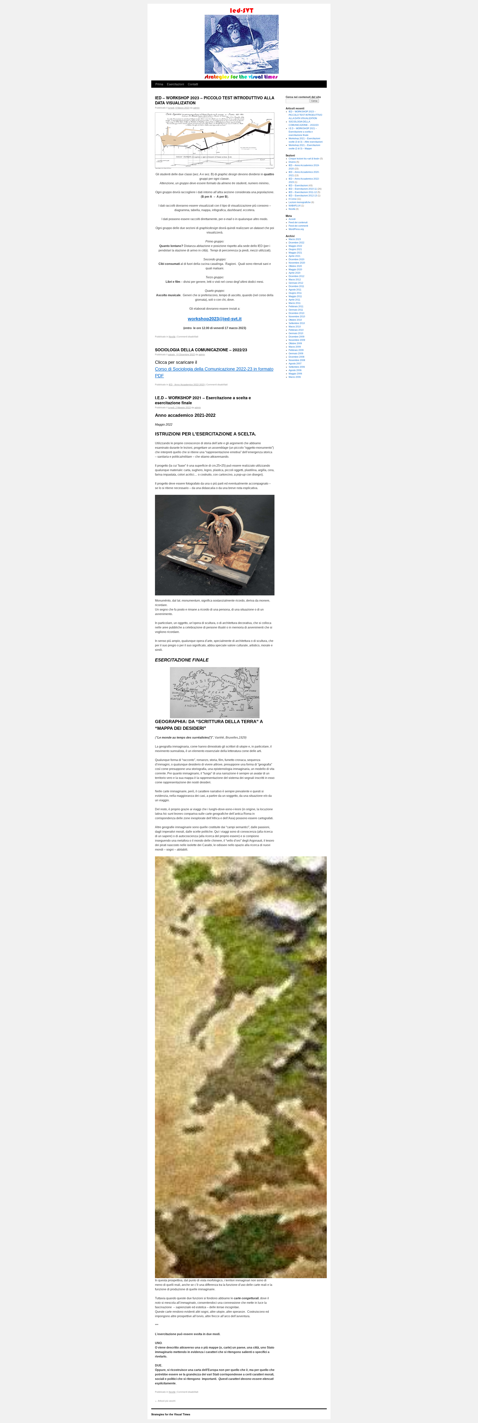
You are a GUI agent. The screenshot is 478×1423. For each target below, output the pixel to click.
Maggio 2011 (295, 296)
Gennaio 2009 (296, 353)
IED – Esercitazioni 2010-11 (303, 189)
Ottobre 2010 (295, 320)
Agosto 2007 (295, 363)
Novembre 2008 (297, 360)
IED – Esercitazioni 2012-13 (303, 195)
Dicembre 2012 (296, 276)
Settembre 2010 (297, 323)
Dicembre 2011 (296, 286)
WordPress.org (296, 229)
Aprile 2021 (294, 256)
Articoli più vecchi (165, 1400)
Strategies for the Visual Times (170, 1414)
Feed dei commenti (298, 226)
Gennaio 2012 (296, 283)
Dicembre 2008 (296, 357)
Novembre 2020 (297, 262)
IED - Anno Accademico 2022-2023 (187, 384)
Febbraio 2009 (296, 350)
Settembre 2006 (297, 367)
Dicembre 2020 (296, 259)
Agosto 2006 (295, 370)
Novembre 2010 (297, 316)
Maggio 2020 (295, 269)
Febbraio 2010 (296, 330)
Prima (159, 84)
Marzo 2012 (295, 279)
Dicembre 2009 (296, 336)
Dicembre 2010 (296, 313)
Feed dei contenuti (298, 222)
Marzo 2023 (295, 239)
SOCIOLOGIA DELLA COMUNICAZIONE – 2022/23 (201, 349)
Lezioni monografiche (300, 202)
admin (196, 107)
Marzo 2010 (295, 326)
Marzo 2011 (295, 303)
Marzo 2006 (295, 377)
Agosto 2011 (295, 289)
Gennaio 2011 (296, 310)
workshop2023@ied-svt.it (215, 318)
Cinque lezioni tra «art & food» (304, 158)
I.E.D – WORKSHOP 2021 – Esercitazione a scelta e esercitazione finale (203, 400)
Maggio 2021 (295, 252)
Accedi (292, 219)
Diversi (292, 162)
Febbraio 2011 (296, 306)
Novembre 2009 (297, 340)
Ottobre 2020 (295, 266)
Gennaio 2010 (296, 333)
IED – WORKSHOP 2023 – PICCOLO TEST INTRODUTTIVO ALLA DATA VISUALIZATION (214, 100)
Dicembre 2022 (296, 242)
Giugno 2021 (295, 249)
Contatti (193, 84)
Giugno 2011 (295, 293)
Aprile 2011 (294, 299)
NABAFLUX (295, 205)
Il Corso (293, 199)
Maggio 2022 (295, 246)
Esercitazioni (175, 84)
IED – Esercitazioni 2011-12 (303, 192)
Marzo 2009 (295, 346)
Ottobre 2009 (295, 343)
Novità (172, 336)
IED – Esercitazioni (298, 185)
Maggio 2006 (295, 373)
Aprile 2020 (294, 273)
